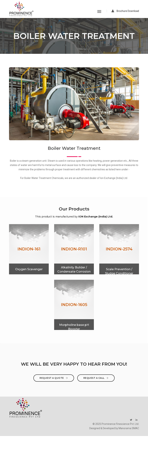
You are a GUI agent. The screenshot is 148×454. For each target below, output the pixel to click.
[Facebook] (131, 420)
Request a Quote (52, 378)
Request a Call (94, 378)
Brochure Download (127, 11)
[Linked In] (136, 420)
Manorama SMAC (129, 428)
